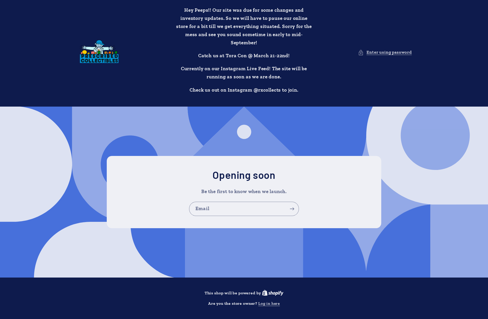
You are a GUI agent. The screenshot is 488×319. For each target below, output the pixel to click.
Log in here (269, 303)
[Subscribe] (292, 209)
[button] (385, 52)
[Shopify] (272, 293)
